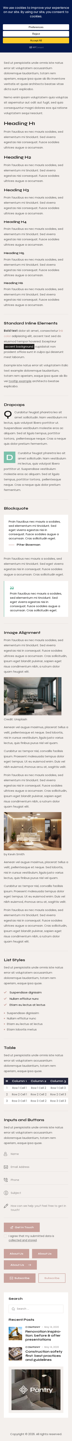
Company (32, 1327)
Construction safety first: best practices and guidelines (43, 1356)
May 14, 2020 (51, 1327)
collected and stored (23, 1240)
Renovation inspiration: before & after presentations (43, 1336)
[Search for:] (36, 1309)
